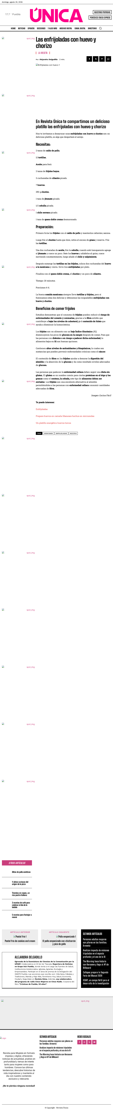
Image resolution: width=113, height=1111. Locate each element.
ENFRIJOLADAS (61, 433)
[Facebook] (89, 59)
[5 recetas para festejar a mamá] (6, 916)
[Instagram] (84, 1042)
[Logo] (56, 15)
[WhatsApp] (108, 59)
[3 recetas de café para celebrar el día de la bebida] (6, 905)
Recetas (73, 433)
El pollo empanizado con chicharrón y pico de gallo (59, 942)
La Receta (43, 53)
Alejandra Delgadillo (49, 59)
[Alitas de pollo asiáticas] (6, 872)
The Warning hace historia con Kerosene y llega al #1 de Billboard (96, 964)
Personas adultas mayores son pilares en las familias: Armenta (95, 942)
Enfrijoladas (42, 409)
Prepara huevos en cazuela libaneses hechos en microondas (65, 416)
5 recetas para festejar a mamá (22, 916)
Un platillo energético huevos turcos (53, 423)
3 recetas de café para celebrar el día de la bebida (21, 904)
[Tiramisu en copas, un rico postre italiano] (6, 894)
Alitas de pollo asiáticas (21, 872)
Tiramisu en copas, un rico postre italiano (21, 894)
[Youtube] (94, 1042)
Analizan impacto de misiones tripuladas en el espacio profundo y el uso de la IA (96, 953)
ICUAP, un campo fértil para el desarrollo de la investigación (96, 982)
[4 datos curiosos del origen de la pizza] (6, 883)
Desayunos (48, 433)
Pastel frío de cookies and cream (20, 941)
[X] (95, 59)
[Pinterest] (102, 59)
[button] (100, 28)
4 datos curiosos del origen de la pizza (20, 883)
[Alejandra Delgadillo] (9, 970)
